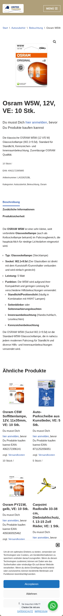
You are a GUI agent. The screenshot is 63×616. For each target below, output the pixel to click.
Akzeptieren (31, 584)
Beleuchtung (36, 27)
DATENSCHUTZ (25, 611)
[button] (57, 545)
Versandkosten (16, 455)
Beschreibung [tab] (11, 201)
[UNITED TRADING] (13, 8)
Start (5, 27)
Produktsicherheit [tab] (13, 216)
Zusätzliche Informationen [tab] (18, 209)
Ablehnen (31, 593)
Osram (43, 184)
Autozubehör (18, 27)
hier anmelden (36, 122)
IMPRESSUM (41, 611)
